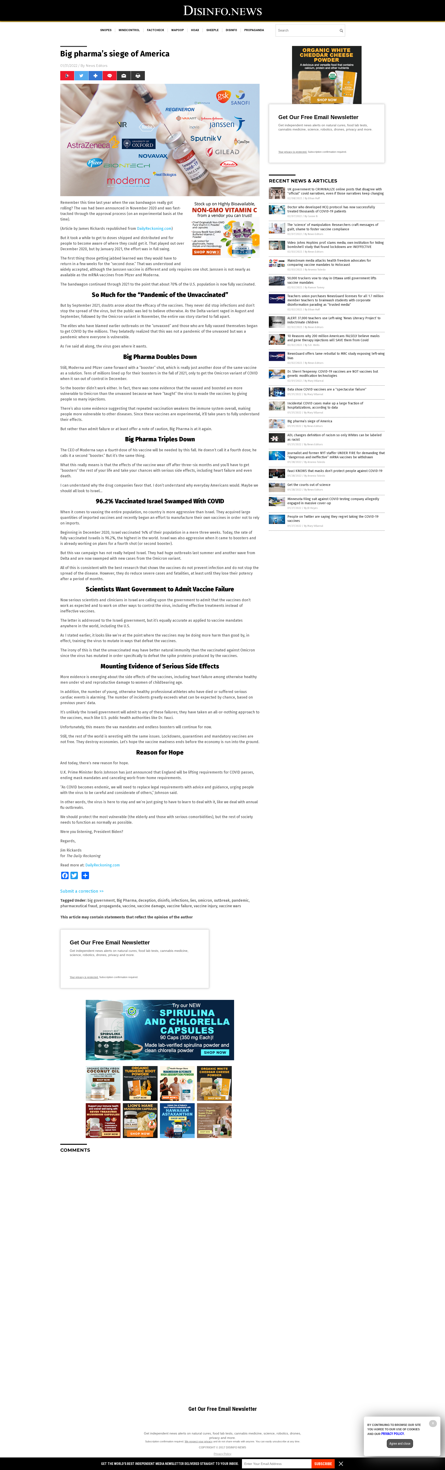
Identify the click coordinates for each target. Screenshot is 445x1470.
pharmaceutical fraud (78, 906)
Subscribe (323, 1464)
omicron (205, 900)
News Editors (96, 66)
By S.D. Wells (312, 345)
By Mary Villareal (314, 380)
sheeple (212, 30)
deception (147, 900)
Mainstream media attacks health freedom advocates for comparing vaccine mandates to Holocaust (329, 263)
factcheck (155, 30)
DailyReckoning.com (154, 228)
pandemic (240, 900)
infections (179, 900)
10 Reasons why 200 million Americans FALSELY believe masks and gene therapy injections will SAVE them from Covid (333, 338)
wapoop (177, 30)
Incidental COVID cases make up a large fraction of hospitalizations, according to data (325, 405)
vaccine (128, 906)
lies (193, 900)
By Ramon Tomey (314, 287)
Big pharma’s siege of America (309, 421)
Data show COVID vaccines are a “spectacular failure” (326, 389)
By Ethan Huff (312, 198)
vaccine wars (230, 906)
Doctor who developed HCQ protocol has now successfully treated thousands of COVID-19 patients (331, 209)
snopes (105, 30)
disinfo (231, 30)
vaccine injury (205, 906)
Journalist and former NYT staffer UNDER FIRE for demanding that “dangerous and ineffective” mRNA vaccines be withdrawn (336, 455)
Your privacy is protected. (84, 977)
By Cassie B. (311, 216)
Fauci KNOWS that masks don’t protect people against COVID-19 (334, 471)
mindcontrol (129, 30)
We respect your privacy (199, 1441)
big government (101, 900)
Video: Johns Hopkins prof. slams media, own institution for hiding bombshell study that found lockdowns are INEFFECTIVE (335, 245)
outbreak (222, 900)
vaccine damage (151, 906)
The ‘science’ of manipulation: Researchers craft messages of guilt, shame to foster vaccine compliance (332, 227)
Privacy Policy (222, 1454)
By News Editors (314, 234)
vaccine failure (179, 906)
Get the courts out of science (309, 485)
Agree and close (399, 1443)
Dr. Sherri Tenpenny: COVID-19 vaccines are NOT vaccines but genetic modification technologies (332, 374)
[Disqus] (160, 1215)
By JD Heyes (311, 508)
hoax (195, 30)
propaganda (254, 30)
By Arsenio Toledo (315, 269)
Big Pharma (127, 900)
